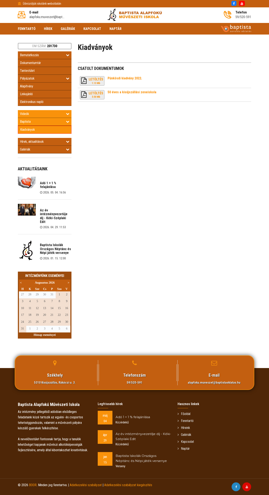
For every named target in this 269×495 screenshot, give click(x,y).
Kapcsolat (187, 442)
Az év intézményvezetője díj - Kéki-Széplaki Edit (53, 216)
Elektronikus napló (32, 102)
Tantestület (27, 71)
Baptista (25, 122)
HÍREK (48, 29)
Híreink (185, 428)
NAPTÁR (115, 29)
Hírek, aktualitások (32, 142)
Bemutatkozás (29, 55)
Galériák (25, 149)
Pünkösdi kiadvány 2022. (125, 78)
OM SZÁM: (44, 46)
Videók (24, 114)
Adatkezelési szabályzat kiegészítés (128, 485)
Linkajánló (26, 94)
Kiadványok (27, 130)
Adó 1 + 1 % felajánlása (48, 185)
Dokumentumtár (30, 63)
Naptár (185, 449)
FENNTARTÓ (27, 29)
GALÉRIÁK (68, 29)
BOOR (33, 485)
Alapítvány (26, 86)
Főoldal (185, 414)
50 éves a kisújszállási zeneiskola (132, 92)
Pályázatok (27, 78)
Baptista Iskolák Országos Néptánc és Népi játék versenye (55, 249)
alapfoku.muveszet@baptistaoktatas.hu (214, 382)
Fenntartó (187, 421)
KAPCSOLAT (92, 29)
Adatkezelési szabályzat (86, 485)
